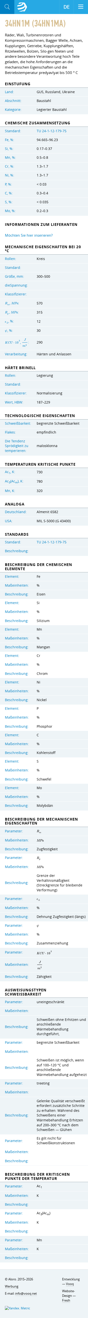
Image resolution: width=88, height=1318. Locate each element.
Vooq (70, 1284)
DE (67, 7)
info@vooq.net (26, 1293)
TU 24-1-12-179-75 (51, 131)
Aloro (22, 7)
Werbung (11, 1286)
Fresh (66, 1300)
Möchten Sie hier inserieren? (29, 235)
